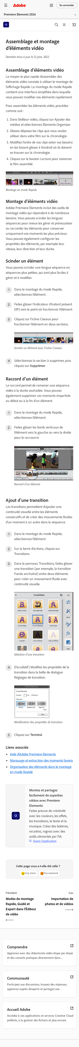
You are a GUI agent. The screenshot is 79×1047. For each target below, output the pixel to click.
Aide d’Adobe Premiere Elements (33, 754)
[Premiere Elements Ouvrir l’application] (74, 25)
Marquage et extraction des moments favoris (41, 760)
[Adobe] (19, 5)
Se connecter (66, 5)
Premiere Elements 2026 (20, 14)
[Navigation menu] (6, 5)
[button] (51, 5)
